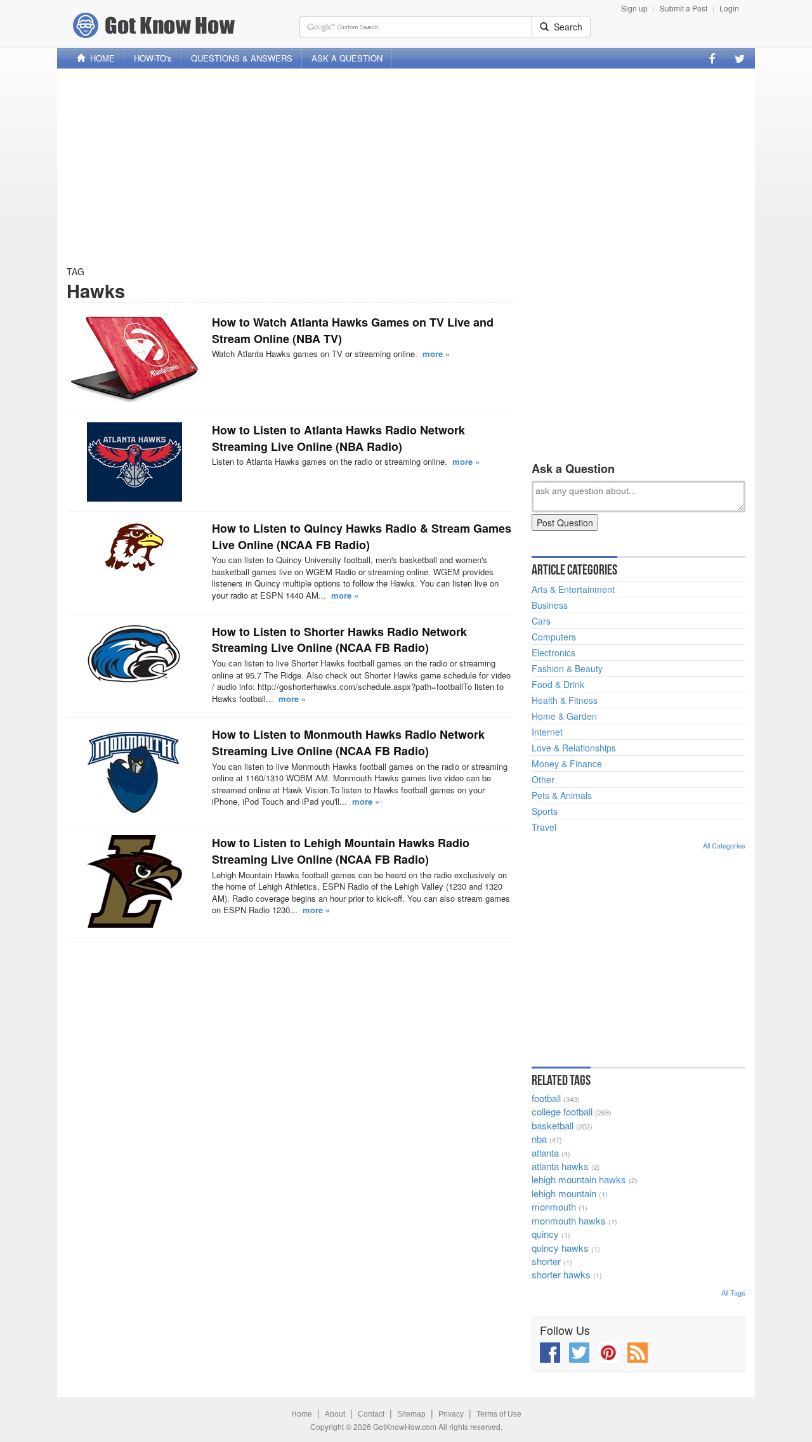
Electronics (553, 652)
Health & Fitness (565, 700)
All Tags (733, 1292)
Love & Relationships (574, 747)
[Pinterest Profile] (608, 1352)
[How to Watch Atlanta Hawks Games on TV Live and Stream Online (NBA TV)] (134, 359)
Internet (547, 731)
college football (562, 1111)
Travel (544, 827)
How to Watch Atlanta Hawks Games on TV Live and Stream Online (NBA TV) (353, 330)
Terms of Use (498, 1414)
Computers (554, 636)
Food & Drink (558, 684)
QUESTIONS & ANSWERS (241, 58)
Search (565, 26)
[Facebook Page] (712, 58)
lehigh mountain (564, 1193)
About (335, 1414)
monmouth (554, 1206)
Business (550, 605)
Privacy (451, 1414)
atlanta (545, 1152)
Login (729, 8)
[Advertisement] (406, 167)
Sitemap (411, 1414)
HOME (100, 58)
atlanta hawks (560, 1165)
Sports (545, 811)
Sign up (634, 8)
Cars (541, 620)
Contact (371, 1414)
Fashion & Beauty (567, 668)
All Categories (724, 845)
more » (436, 354)
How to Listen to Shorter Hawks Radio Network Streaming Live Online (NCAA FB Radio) (339, 639)
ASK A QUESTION (347, 58)
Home (301, 1414)
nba (539, 1138)
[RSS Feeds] (637, 1352)
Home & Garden (564, 716)
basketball (552, 1125)
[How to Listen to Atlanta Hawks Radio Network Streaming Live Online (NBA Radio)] (134, 462)
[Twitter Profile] (739, 58)
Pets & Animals (562, 795)
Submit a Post (683, 8)
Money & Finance (567, 763)
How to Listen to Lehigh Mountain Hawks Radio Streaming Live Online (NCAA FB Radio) (340, 851)
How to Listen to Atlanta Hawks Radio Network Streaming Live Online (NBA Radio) (338, 438)
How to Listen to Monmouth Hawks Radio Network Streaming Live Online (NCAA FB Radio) (348, 742)
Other (543, 779)
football (546, 1098)
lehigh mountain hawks (579, 1179)
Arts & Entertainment (573, 589)
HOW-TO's (153, 58)
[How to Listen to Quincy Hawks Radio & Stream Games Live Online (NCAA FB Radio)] (134, 547)
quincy (545, 1233)
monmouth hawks (569, 1220)
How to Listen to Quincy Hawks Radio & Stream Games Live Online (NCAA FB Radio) (361, 536)
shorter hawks (561, 1274)
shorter (546, 1261)
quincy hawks (560, 1247)
